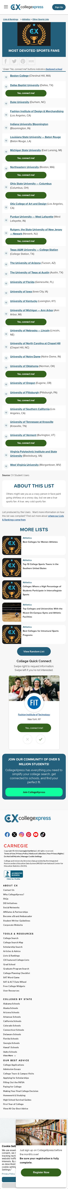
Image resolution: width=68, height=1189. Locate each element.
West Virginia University (24, 465)
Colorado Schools (12, 1025)
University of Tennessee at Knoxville (31, 422)
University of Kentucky (23, 301)
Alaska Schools (10, 1008)
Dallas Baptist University (24, 85)
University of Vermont (23, 435)
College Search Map (13, 942)
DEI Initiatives (10, 903)
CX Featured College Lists (16, 960)
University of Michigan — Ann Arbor (31, 310)
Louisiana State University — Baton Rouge (35, 137)
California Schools (12, 1021)
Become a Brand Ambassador (17, 916)
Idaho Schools (10, 1052)
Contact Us (8, 890)
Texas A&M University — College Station (34, 250)
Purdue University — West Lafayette (31, 217)
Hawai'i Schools (11, 1047)
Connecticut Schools (13, 1030)
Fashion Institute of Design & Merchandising (37, 111)
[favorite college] (6, 77)
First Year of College (13, 1104)
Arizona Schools (11, 1012)
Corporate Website (13, 925)
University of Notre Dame (25, 356)
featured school (54, 69)
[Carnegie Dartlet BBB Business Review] (13, 879)
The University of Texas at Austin (29, 272)
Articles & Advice (12, 951)
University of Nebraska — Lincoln (30, 330)
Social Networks (11, 907)
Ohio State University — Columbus (31, 184)
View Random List (33, 651)
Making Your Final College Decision (20, 1091)
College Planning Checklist (16, 973)
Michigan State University (25, 150)
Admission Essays (12, 1069)
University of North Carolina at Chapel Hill (35, 343)
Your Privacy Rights (55, 853)
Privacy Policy (22, 853)
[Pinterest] (28, 836)
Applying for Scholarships (16, 1078)
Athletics (26, 19)
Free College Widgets (14, 986)
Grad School (9, 964)
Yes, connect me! (26, 93)
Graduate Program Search (16, 968)
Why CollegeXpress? (13, 894)
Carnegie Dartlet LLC (28, 851)
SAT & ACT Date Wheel (14, 982)
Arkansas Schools (12, 1017)
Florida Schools (11, 1038)
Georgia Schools (11, 1043)
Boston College (19, 76)
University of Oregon (22, 383)
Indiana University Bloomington (29, 124)
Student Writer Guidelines (16, 920)
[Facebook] (7, 836)
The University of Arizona (25, 263)
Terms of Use (9, 853)
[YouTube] (35, 836)
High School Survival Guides (17, 1100)
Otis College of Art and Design (28, 204)
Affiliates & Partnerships (15, 912)
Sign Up (59, 7)
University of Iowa (21, 291)
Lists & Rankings (10, 19)
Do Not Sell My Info (12, 856)
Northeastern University (24, 167)
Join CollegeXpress (34, 792)
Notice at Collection (37, 853)
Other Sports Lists (40, 19)
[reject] (27, 739)
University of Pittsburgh (24, 392)
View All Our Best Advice (15, 1108)
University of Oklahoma (24, 366)
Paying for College (12, 1086)
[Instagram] (21, 836)
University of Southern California (30, 409)
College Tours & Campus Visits (18, 1073)
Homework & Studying (14, 1095)
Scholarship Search (12, 947)
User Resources (11, 990)
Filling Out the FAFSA (13, 1082)
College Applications (13, 1065)
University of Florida (22, 282)
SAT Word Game (11, 977)
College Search (10, 938)
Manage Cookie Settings (31, 856)
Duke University (19, 102)
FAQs (5, 898)
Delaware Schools (12, 1034)
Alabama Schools (11, 1003)
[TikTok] (43, 836)
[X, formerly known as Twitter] (14, 836)
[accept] (40, 739)
